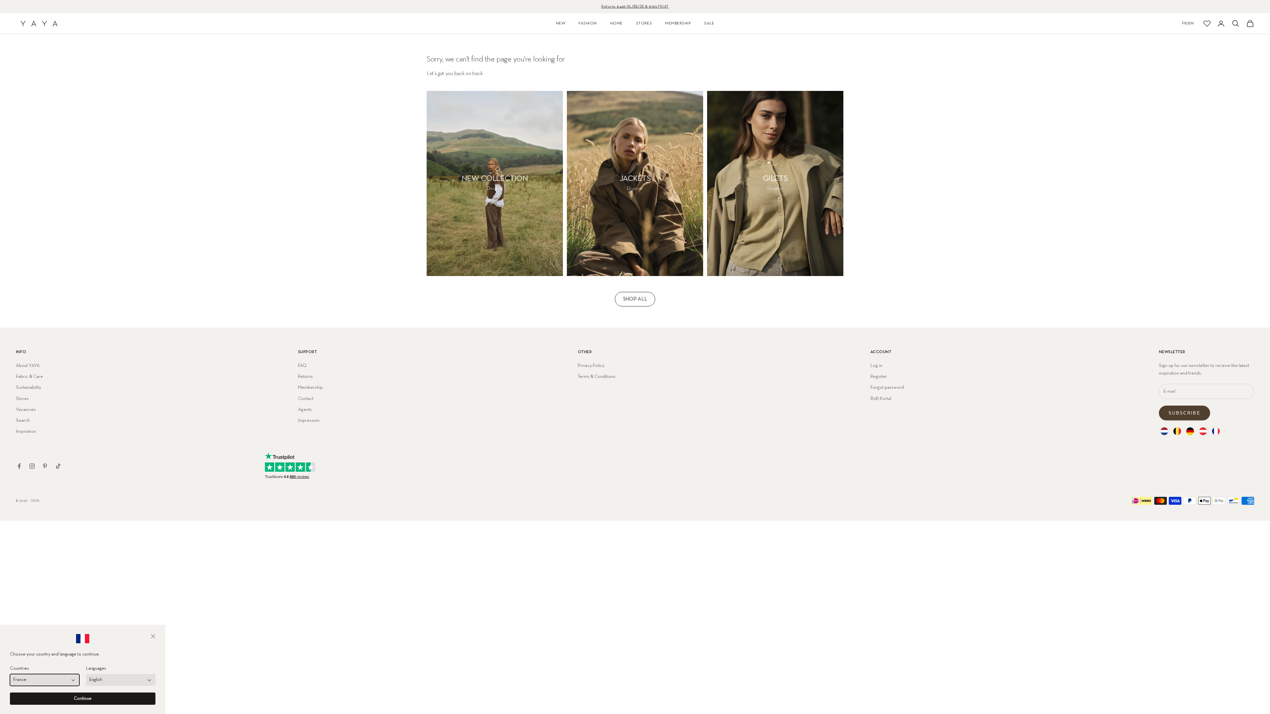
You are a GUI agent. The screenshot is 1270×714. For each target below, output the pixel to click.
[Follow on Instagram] (32, 466)
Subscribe (1184, 413)
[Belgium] (1177, 431)
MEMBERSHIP (678, 23)
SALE (709, 23)
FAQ (302, 365)
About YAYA (28, 365)
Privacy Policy (591, 365)
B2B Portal (880, 398)
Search (23, 420)
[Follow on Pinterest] (45, 466)
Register (878, 376)
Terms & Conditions (596, 376)
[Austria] (1203, 431)
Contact (306, 398)
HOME (616, 23)
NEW (560, 23)
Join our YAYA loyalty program (635, 6)
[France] (1216, 431)
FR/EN (1188, 23)
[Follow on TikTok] (58, 466)
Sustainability (28, 387)
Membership (310, 387)
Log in (876, 365)
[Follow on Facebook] (19, 466)
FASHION (587, 23)
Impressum (308, 420)
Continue (83, 698)
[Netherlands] (1164, 431)
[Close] (153, 636)
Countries (19, 668)
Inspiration (26, 431)
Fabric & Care (29, 376)
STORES (644, 23)
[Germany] (1190, 431)
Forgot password (887, 387)
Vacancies (26, 409)
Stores (22, 398)
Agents (305, 409)
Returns (305, 376)
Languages (96, 668)
